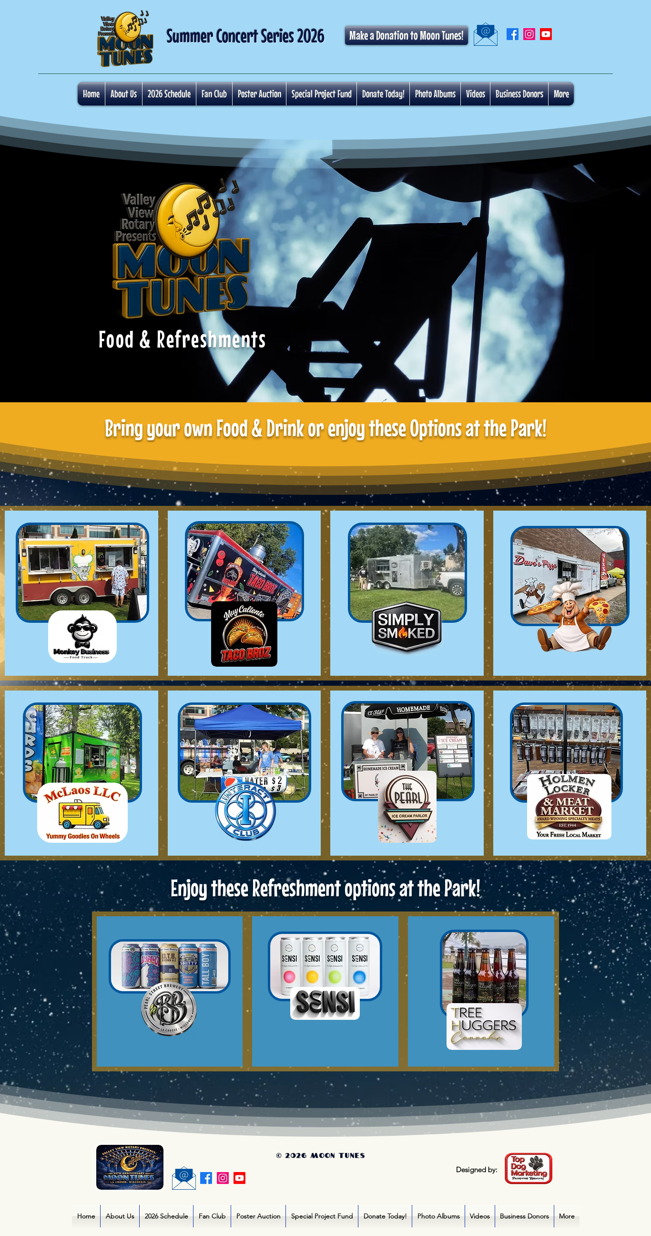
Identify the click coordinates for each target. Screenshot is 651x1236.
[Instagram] (529, 34)
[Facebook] (513, 34)
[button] (435, 93)
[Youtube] (546, 34)
